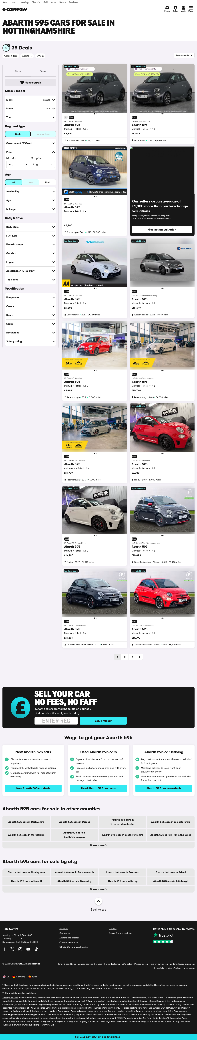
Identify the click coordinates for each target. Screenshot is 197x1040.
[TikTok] (36, 950)
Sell (46, 2)
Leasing (24, 2)
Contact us (64, 933)
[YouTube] (28, 950)
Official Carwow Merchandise (73, 947)
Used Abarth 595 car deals (98, 788)
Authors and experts (69, 937)
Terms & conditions (67, 964)
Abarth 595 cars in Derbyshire (26, 822)
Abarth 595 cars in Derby (123, 881)
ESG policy (127, 964)
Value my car (103, 720)
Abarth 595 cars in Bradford (122, 872)
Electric (36, 2)
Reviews (73, 2)
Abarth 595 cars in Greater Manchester (123, 821)
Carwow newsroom (68, 942)
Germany (20, 976)
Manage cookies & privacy (90, 964)
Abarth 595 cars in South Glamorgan (74, 834)
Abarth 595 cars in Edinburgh (170, 881)
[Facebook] (4, 950)
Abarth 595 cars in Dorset (74, 822)
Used (13, 2)
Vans (53, 2)
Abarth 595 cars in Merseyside (26, 835)
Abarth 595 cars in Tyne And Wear (170, 835)
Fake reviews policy (159, 964)
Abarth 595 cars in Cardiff (26, 881)
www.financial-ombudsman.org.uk (22, 1018)
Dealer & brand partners (120, 933)
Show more (97, 845)
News (62, 2)
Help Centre (10, 928)
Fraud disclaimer (112, 964)
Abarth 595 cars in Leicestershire (170, 822)
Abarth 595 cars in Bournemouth (74, 872)
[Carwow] (14, 9)
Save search (33, 82)
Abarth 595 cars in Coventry (74, 881)
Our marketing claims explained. (20, 993)
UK (8, 976)
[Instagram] (20, 950)
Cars (18, 71)
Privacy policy (141, 964)
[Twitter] (12, 950)
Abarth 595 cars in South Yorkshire (122, 835)
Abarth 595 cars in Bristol (171, 872)
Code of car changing (184, 968)
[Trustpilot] (174, 937)
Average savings (10, 997)
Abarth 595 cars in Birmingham (26, 872)
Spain (35, 976)
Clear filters (10, 56)
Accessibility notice (163, 968)
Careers (113, 928)
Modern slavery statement (182, 964)
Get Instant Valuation (162, 229)
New (5, 2)
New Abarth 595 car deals (33, 788)
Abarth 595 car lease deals (163, 788)
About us (63, 928)
